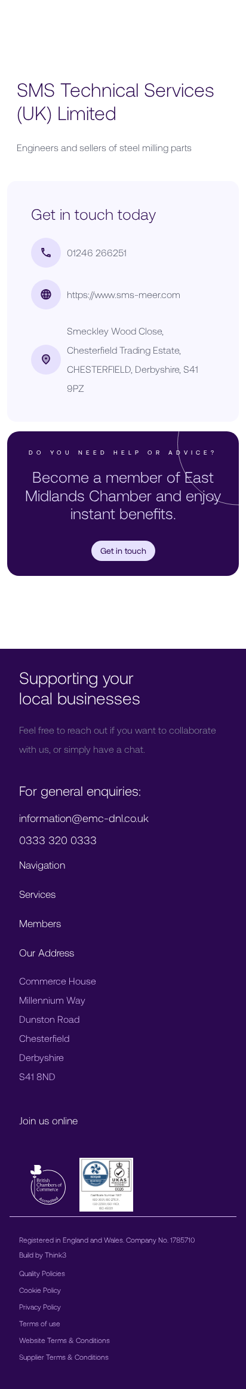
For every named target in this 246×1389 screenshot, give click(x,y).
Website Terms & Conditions (64, 1340)
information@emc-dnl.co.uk (84, 817)
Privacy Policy (40, 1306)
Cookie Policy (40, 1290)
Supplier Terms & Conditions (64, 1357)
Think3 (55, 1254)
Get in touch (123, 550)
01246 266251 (97, 252)
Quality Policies (42, 1273)
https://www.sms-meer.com (123, 294)
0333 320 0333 (58, 840)
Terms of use (39, 1323)
